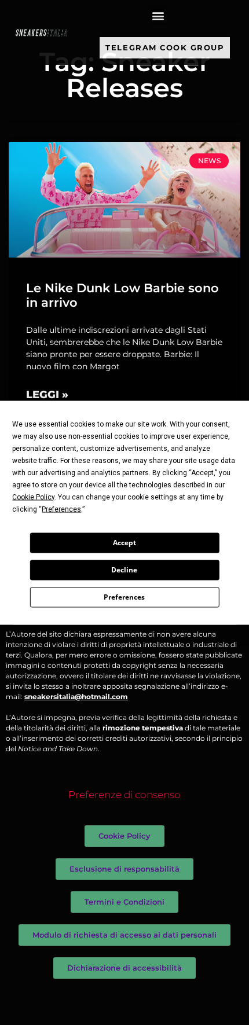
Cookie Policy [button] (33, 497)
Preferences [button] (61, 509)
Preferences (124, 597)
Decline (124, 570)
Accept (124, 543)
